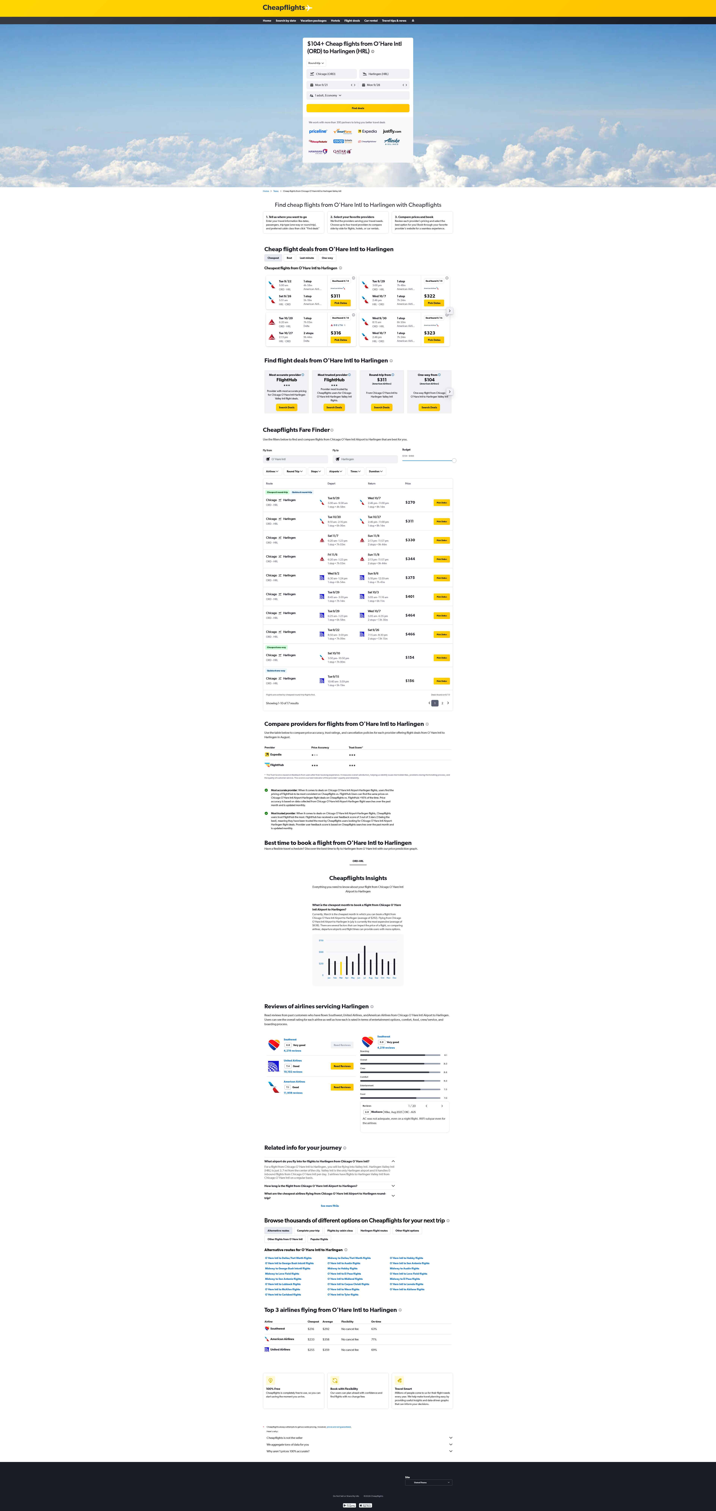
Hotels (335, 20)
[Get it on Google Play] (349, 1506)
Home (267, 20)
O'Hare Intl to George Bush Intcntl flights (289, 1263)
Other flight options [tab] (407, 1230)
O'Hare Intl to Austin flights (344, 1263)
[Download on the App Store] (365, 1506)
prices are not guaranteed (339, 1427)
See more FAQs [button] (330, 1205)
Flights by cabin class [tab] (340, 1230)
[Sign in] (413, 21)
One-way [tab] (327, 257)
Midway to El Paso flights (405, 1278)
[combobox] (316, 63)
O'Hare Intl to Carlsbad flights (283, 1294)
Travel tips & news (394, 20)
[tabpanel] (358, 948)
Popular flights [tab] (319, 1239)
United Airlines (293, 1060)
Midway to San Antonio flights (283, 1278)
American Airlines (294, 1081)
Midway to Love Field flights (282, 1273)
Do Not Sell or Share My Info (346, 1496)
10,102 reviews (293, 1071)
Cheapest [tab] (273, 257)
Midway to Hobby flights (342, 1268)
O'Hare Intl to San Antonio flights (409, 1263)
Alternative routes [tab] (278, 1230)
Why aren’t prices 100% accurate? (288, 1451)
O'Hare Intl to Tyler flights (343, 1294)
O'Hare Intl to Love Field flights (408, 1273)
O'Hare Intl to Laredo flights (406, 1284)
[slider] (454, 460)
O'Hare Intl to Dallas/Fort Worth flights (288, 1257)
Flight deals (352, 20)
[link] (286, 407)
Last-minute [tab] (307, 257)
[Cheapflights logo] (284, 8)
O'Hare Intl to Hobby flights (406, 1257)
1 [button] (435, 703)
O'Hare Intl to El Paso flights (344, 1273)
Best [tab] (289, 257)
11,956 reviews (293, 1092)
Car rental (371, 20)
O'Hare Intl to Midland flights (345, 1278)
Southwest (290, 1039)
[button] (372, 52)
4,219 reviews (292, 1050)
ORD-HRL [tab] (358, 861)
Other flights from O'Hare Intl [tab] (285, 1239)
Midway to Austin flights (404, 1268)
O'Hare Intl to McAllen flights (282, 1289)
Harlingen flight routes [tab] (374, 1230)
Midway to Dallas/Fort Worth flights (349, 1257)
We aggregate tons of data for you (288, 1444)
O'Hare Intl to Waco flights (343, 1289)
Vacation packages (313, 20)
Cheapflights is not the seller (284, 1438)
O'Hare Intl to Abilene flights (407, 1289)
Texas (276, 191)
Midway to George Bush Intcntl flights (287, 1268)
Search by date (286, 20)
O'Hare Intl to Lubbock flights (283, 1284)
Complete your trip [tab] (308, 1230)
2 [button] (442, 703)
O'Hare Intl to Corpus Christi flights (348, 1284)
